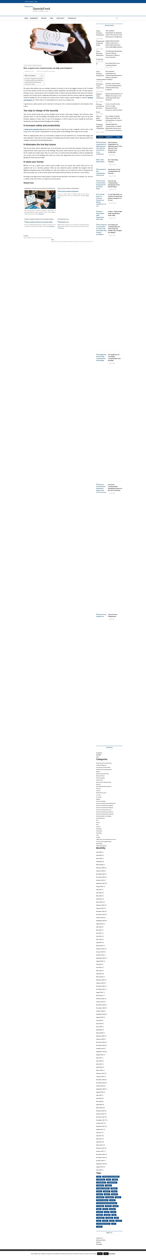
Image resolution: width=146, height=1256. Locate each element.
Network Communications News (103, 809)
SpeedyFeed (41, 8)
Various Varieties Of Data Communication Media (38, 219)
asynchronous (100, 1179)
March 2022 (99, 976)
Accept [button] (100, 1253)
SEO (97, 824)
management (109, 1197)
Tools (97, 835)
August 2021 (99, 992)
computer (108, 1185)
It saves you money (30, 84)
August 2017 (99, 1129)
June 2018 (99, 1098)
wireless (99, 1226)
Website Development (101, 845)
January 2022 (100, 983)
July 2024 (99, 927)
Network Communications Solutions (104, 812)
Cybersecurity (99, 780)
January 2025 (100, 908)
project (105, 1209)
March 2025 (99, 902)
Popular (100, 137)
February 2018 (100, 1111)
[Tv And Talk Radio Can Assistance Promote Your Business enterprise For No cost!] (101, 194)
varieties (119, 1220)
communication (101, 1182)
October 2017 (100, 1123)
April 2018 (99, 1104)
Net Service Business (101, 801)
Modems (98, 799)
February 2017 (100, 1148)
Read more (41, 214)
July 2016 (99, 1170)
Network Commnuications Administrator (106, 803)
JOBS (51, 18)
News (97, 820)
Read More (112, 1254)
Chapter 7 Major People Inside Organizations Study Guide (115, 213)
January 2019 (100, 1076)
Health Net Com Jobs (101, 792)
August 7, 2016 (112, 218)
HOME (26, 18)
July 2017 (99, 1132)
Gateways (98, 788)
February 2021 (100, 998)
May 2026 (99, 858)
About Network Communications (104, 763)
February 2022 (100, 980)
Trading (98, 837)
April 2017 (99, 1142)
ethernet (114, 1191)
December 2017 (100, 1117)
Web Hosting (99, 843)
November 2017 (100, 1120)
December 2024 (100, 911)
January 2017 (100, 1151)
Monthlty (98, 755)
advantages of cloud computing (110, 1176)
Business (98, 771)
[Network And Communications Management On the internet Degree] (101, 181)
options (115, 1206)
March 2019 (99, 1070)
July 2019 (99, 1058)
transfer (105, 1220)
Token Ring (99, 833)
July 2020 (99, 1020)
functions (99, 1194)
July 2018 (99, 1095)
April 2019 (99, 1067)
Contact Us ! (99, 1238)
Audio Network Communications (104, 769)
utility (111, 1220)
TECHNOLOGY (72, 18)
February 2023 (100, 948)
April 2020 (99, 1029)
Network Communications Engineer (104, 805)
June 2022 (99, 967)
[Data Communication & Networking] (68, 191)
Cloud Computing (100, 778)
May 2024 (99, 930)
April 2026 (99, 861)
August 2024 (99, 923)
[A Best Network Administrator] (101, 614)
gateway (107, 1194)
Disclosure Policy (101, 1240)
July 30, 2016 (112, 363)
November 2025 (100, 877)
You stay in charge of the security (33, 78)
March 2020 (99, 1033)
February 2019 (100, 1073)
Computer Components (102, 1188)
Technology (99, 828)
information (100, 1197)
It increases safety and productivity (34, 80)
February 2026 (100, 867)
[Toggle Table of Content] (41, 75)
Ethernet (98, 784)
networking (100, 1206)
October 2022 (100, 955)
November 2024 (100, 914)
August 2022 (99, 961)
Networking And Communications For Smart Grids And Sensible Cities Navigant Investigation (115, 228)
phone (98, 1209)
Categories (99, 753)
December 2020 (100, 1005)
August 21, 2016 (112, 176)
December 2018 (100, 1079)
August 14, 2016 (112, 189)
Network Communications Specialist (104, 814)
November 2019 (100, 1045)
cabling (115, 1179)
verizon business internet (103, 1223)
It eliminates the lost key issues (33, 82)
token (98, 1220)
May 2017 (99, 1138)
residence (99, 1212)
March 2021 (99, 995)
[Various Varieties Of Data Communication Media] (38, 222)
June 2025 (99, 892)
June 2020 (99, 1023)
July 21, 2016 (112, 619)
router (106, 1212)
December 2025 (100, 874)
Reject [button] (106, 1253)
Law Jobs (98, 795)
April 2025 (99, 899)
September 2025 (100, 883)
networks (108, 1206)
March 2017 (99, 1145)
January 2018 (100, 1114)
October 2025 (100, 880)
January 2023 (100, 952)
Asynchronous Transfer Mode (103, 767)
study (114, 1215)
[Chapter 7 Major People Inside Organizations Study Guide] (101, 211)
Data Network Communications (32, 65)
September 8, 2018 (29, 71)
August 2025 (99, 886)
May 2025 (99, 896)
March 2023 (99, 945)
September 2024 (100, 920)
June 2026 (99, 855)
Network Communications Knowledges (46, 71)
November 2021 (100, 989)
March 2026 (99, 864)
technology (109, 1217)
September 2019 (100, 1051)
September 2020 (100, 1014)
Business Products (100, 775)
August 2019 (99, 1054)
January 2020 (100, 1039)
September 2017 (100, 1126)
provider (112, 1209)
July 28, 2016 (112, 493)
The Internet (99, 831)
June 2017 (99, 1135)
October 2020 (100, 1011)
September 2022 (100, 958)
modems (118, 1197)
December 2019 (100, 1042)
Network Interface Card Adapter (104, 816)
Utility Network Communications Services (106, 839)
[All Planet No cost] (63, 222)
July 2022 (99, 964)
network (112, 1200)
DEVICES (43, 18)
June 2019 (99, 1061)
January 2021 (100, 1001)
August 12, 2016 (112, 202)
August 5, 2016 (112, 235)
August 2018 (99, 1092)
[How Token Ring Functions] (101, 159)
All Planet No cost (63, 219)
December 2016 (100, 1154)
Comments (109, 137)
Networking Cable (100, 818)
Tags (118, 137)
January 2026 (100, 871)
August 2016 (99, 1167)
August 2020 (99, 1017)
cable (108, 1179)
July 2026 (99, 852)
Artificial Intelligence (101, 765)
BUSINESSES (34, 18)
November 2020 (100, 1008)
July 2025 (99, 889)
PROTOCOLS (60, 18)
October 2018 (100, 1086)
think (116, 1217)
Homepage (99, 1244)
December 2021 (100, 986)
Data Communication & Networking (68, 188)
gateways (114, 1194)
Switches (98, 826)
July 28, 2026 (112, 154)
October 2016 (100, 1160)
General (98, 790)
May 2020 (99, 1026)
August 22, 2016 (112, 164)
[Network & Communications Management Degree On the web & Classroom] (101, 484)
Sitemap (98, 1242)
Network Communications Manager (104, 807)
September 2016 (100, 1163)
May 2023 (99, 939)
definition (114, 1188)
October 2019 (100, 1048)
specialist (107, 1215)
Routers (98, 822)
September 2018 (100, 1089)
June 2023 (99, 936)
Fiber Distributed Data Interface (103, 786)
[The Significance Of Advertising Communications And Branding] (101, 354)
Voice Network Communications (103, 841)
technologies (100, 1217)
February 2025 (100, 905)
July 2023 (99, 933)
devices (99, 1191)
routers (113, 1212)
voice (113, 1223)
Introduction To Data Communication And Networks (39, 188)
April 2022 (99, 973)
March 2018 (99, 1107)
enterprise (106, 1191)
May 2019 (99, 1064)
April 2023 (99, 942)
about (98, 1176)
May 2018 (99, 1101)
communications (112, 1182)
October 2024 (100, 917)
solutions (99, 1215)
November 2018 (100, 1082)
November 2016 (100, 1157)
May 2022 (99, 970)
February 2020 (100, 1036)
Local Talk (98, 797)
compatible (100, 1185)
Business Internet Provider (102, 773)
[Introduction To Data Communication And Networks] (40, 191)
